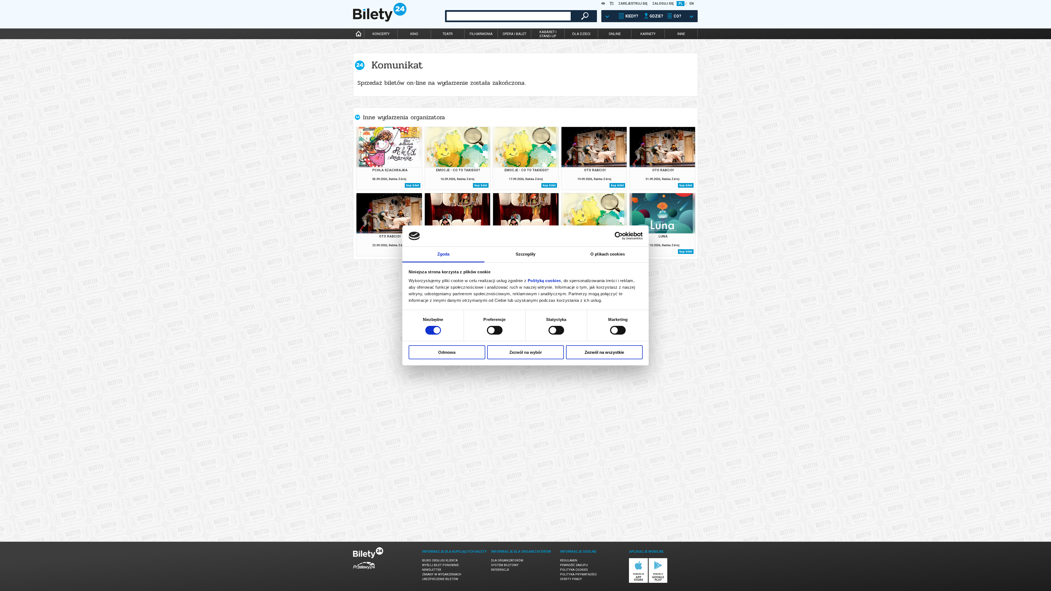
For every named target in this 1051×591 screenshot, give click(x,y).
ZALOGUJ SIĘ (663, 3)
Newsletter (431, 570)
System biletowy (505, 565)
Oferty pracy (571, 579)
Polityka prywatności (578, 574)
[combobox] (508, 16)
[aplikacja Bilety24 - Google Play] (658, 582)
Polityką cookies (544, 280)
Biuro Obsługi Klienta (440, 560)
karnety (648, 34)
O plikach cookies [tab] (607, 254)
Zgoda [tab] (443, 254)
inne (681, 34)
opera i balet (514, 34)
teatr (448, 34)
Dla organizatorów (507, 560)
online (615, 34)
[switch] (495, 330)
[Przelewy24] (364, 570)
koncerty (381, 34)
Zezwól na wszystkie (604, 352)
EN (691, 3)
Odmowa (446, 352)
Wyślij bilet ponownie (440, 565)
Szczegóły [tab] (526, 254)
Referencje (500, 570)
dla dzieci (581, 34)
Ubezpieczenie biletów (440, 579)
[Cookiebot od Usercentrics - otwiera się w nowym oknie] (619, 236)
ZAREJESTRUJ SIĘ (633, 3)
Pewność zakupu (574, 565)
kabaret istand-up (547, 34)
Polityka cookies (574, 570)
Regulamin (568, 560)
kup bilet (412, 185)
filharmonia (481, 34)
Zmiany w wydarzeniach (441, 574)
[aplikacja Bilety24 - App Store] (638, 582)
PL (680, 3)
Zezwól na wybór (525, 352)
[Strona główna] (379, 20)
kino (414, 34)
